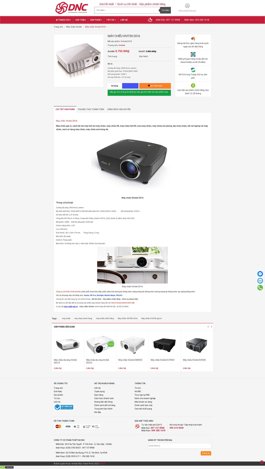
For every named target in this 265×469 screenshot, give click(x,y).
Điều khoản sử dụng (143, 402)
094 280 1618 (158, 430)
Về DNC (138, 391)
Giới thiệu (80, 20)
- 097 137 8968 (88, 448)
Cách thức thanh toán (104, 398)
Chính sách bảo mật (144, 405)
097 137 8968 (158, 428)
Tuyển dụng (99, 391)
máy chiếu (66, 318)
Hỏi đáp (97, 412)
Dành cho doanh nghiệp (145, 398)
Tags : (55, 318)
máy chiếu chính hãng (105, 318)
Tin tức (110, 20)
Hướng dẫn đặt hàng (103, 402)
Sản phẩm (95, 20)
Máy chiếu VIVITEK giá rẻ (151, 318)
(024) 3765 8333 (73, 448)
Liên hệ (124, 20)
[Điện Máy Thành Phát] (72, 8)
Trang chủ (64, 20)
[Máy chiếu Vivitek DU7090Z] (165, 344)
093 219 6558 (177, 428)
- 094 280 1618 (88, 456)
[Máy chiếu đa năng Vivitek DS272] (100, 344)
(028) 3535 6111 (73, 456)
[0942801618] (260, 288)
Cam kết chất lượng (143, 409)
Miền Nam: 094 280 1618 (196, 20)
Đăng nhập (183, 11)
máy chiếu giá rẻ (71, 307)
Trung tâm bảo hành (103, 409)
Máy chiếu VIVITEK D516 (128, 318)
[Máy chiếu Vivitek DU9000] (197, 344)
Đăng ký (192, 11)
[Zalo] (260, 281)
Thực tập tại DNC (142, 395)
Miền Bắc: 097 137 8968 (168, 20)
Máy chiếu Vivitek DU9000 (194, 360)
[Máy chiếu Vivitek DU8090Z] (132, 344)
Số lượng (114, 86)
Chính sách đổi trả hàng (104, 405)
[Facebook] (260, 274)
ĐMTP (102, 464)
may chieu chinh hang (83, 318)
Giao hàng (98, 395)
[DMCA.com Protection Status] (7, 467)
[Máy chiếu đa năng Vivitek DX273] (68, 344)
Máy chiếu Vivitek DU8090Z (130, 360)
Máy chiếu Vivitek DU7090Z (163, 360)
